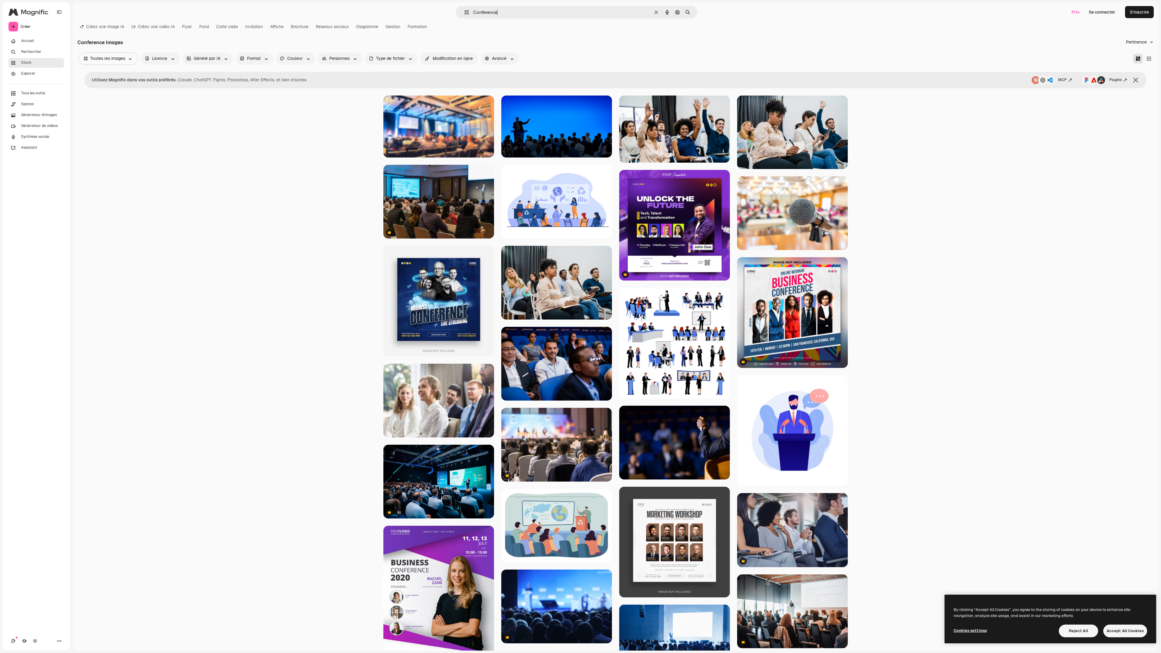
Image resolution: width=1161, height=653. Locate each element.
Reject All (1078, 630)
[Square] (1149, 58)
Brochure (299, 26)
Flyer (187, 26)
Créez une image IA (105, 26)
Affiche (277, 26)
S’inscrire (1139, 12)
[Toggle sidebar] (59, 12)
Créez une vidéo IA (156, 26)
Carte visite (227, 26)
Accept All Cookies (1125, 630)
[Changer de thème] (35, 641)
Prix (1076, 12)
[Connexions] (13, 641)
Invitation (254, 26)
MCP (1062, 79)
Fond (204, 26)
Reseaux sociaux (332, 26)
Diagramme (367, 26)
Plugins (1115, 79)
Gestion (392, 26)
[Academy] (24, 641)
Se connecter (1102, 12)
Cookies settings (970, 630)
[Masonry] (1138, 58)
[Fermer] (1135, 80)
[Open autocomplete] (464, 12)
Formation (417, 26)
